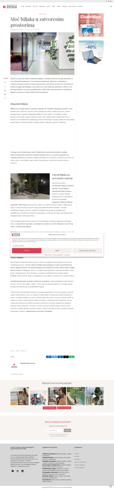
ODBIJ (57, 250)
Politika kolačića (48, 254)
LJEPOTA (48, 6)
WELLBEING (28, 6)
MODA (53, 6)
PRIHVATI (27, 250)
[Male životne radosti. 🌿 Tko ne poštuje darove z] (19, 396)
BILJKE (12, 350)
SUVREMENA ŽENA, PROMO (16, 29)
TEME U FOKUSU (72, 6)
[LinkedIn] (5, 90)
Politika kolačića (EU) (79, 465)
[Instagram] (17, 471)
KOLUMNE (80, 6)
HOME (22, 6)
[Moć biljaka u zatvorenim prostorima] (42, 53)
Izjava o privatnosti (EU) (80, 462)
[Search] (111, 6)
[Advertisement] (42, 137)
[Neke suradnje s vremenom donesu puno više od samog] (57, 396)
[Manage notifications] (111, 486)
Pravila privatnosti (61, 436)
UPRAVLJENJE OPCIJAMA (87, 250)
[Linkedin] (22, 471)
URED (17, 350)
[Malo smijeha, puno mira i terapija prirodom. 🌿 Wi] (76, 396)
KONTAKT (76, 456)
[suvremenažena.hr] (10, 6)
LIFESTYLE (35, 6)
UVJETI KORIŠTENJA (79, 467)
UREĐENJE (23, 350)
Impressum (67, 254)
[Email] (5, 94)
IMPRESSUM (77, 459)
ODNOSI (59, 6)
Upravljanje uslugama (18, 245)
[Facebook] (5, 82)
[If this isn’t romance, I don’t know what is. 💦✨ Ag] (94, 396)
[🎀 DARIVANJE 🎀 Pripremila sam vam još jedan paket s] (38, 396)
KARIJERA (64, 6)
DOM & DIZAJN (42, 14)
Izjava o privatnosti (58, 254)
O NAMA (76, 453)
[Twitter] (5, 86)
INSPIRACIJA (42, 6)
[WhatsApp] (5, 98)
